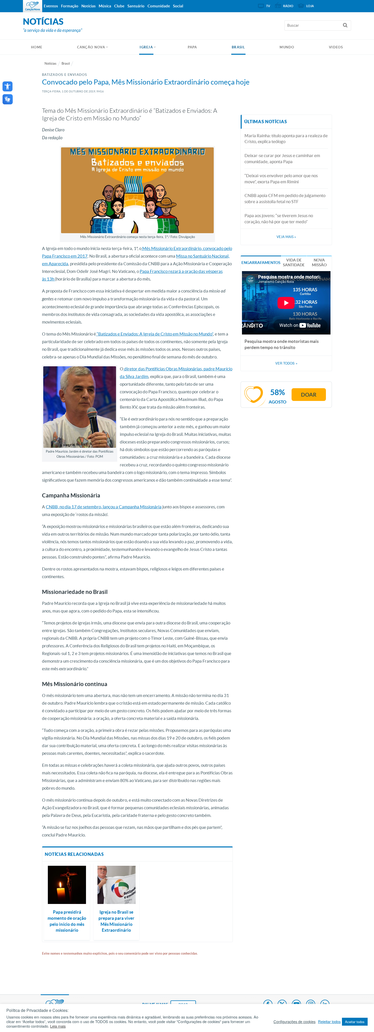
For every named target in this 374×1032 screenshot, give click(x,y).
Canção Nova (91, 47)
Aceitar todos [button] (355, 1021)
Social (178, 6)
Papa (192, 47)
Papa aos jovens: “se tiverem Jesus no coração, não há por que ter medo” (278, 218)
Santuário (136, 6)
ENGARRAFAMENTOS (260, 262)
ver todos (286, 363)
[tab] (261, 262)
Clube (119, 6)
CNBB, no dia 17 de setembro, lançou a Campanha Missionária (104, 506)
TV (268, 6)
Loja (310, 6)
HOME (36, 47)
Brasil (238, 47)
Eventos (51, 6)
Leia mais (58, 1026)
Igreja (146, 47)
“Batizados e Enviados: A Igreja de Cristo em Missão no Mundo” (154, 333)
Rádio (288, 6)
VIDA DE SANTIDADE (294, 262)
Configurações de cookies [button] (294, 1021)
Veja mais (286, 237)
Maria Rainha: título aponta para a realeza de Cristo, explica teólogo (286, 138)
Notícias (50, 63)
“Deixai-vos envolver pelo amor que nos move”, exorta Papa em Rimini (281, 178)
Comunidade (159, 6)
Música (105, 6)
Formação (69, 6)
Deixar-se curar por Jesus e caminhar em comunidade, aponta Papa (282, 158)
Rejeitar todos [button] (329, 1021)
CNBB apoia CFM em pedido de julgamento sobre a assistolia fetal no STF (284, 198)
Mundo (287, 47)
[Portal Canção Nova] (32, 6)
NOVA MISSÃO (319, 262)
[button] (7, 86)
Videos (336, 47)
